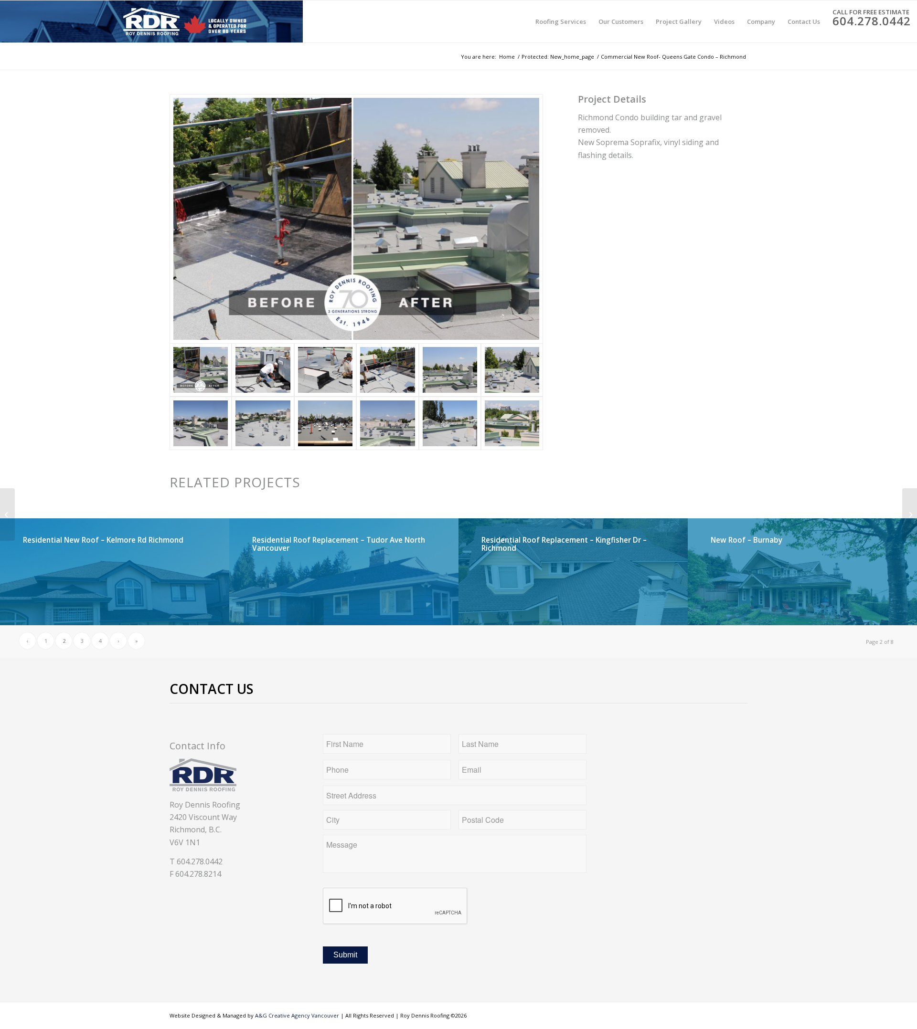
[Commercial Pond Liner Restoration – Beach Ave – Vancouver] (7, 514)
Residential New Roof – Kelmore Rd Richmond (103, 540)
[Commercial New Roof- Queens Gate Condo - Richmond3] (387, 423)
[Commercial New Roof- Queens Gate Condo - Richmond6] (512, 423)
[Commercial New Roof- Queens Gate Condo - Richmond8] (201, 423)
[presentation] (395, 906)
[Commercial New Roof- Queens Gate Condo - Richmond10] (450, 370)
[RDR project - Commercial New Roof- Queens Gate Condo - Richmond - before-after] (356, 219)
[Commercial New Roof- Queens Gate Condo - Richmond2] (325, 423)
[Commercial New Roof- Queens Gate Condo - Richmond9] (512, 370)
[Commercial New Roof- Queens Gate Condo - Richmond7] (263, 423)
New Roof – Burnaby (746, 540)
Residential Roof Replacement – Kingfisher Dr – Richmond (564, 544)
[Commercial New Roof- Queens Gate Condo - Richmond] (325, 370)
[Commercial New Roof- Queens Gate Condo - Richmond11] (263, 370)
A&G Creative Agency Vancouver (297, 1015)
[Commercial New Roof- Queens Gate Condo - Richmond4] (387, 370)
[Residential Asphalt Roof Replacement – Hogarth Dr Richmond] (909, 514)
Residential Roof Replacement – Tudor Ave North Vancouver (338, 544)
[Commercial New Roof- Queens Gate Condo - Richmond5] (450, 423)
